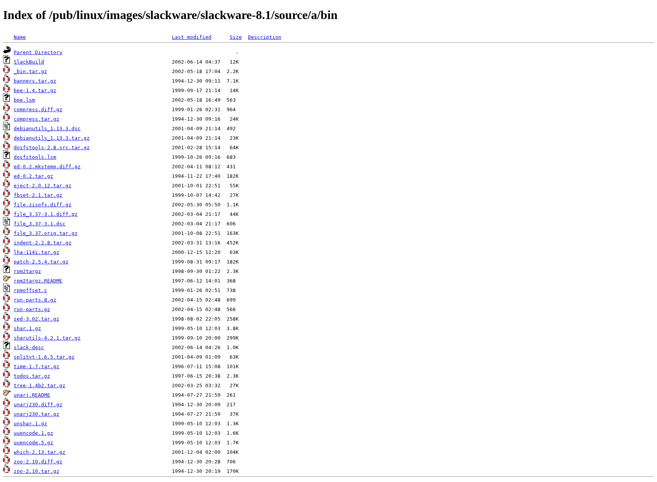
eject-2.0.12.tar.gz (42, 185)
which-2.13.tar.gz (39, 452)
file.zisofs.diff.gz (42, 204)
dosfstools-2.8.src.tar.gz (52, 147)
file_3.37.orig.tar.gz (46, 233)
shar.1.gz (27, 328)
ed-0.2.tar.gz (33, 176)
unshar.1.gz (30, 423)
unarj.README (32, 395)
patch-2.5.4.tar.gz (41, 262)
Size (236, 37)
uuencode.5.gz (33, 442)
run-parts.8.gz (35, 300)
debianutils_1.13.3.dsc (47, 128)
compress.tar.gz (36, 119)
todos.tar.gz (32, 376)
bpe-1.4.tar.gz (35, 90)
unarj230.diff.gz (38, 404)
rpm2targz (27, 271)
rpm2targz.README (38, 281)
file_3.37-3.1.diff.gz (46, 214)
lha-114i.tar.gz (36, 252)
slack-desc (29, 347)
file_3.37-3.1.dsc (39, 224)
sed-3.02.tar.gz (36, 319)
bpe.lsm (24, 100)
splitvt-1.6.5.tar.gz (44, 357)
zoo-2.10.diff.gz (38, 461)
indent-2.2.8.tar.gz (42, 243)
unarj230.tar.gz (36, 414)
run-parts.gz (32, 309)
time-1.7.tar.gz (36, 366)
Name (20, 37)
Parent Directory (38, 52)
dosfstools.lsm (35, 157)
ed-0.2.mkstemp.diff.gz (47, 166)
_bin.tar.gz (30, 71)
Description (264, 37)
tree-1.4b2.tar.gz (39, 385)
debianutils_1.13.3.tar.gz (52, 138)
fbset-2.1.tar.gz (38, 195)
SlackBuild (29, 62)
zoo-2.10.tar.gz (36, 471)
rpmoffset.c (30, 290)
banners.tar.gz (35, 81)
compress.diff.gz (38, 109)
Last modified (191, 37)
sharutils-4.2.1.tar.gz (47, 338)
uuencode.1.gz (33, 433)
